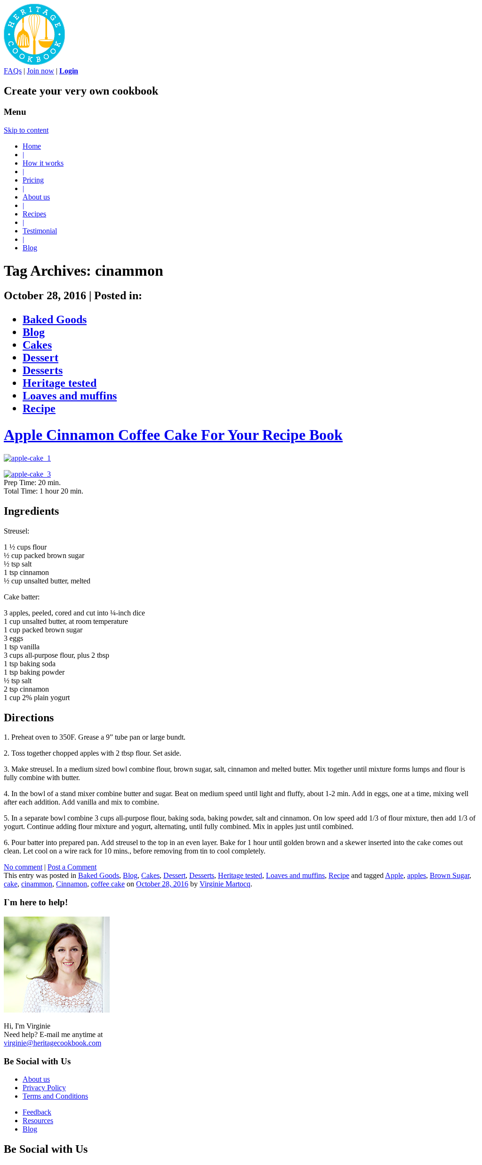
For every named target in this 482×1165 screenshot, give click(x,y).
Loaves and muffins (70, 396)
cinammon (36, 884)
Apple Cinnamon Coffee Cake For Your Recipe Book (173, 434)
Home (32, 146)
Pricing (33, 180)
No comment (23, 867)
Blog (30, 248)
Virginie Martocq (225, 884)
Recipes (34, 214)
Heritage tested (59, 383)
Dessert (40, 357)
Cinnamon (71, 884)
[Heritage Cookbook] (34, 62)
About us (36, 197)
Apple (394, 875)
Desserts (43, 370)
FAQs (13, 71)
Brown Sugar (449, 875)
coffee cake (108, 884)
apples (416, 875)
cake (10, 884)
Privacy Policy (44, 1088)
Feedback (37, 1112)
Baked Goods (55, 319)
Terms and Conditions (55, 1096)
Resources (38, 1121)
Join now (40, 71)
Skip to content (26, 130)
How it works (43, 163)
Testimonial (40, 231)
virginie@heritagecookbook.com (52, 1043)
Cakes (37, 345)
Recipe (39, 408)
